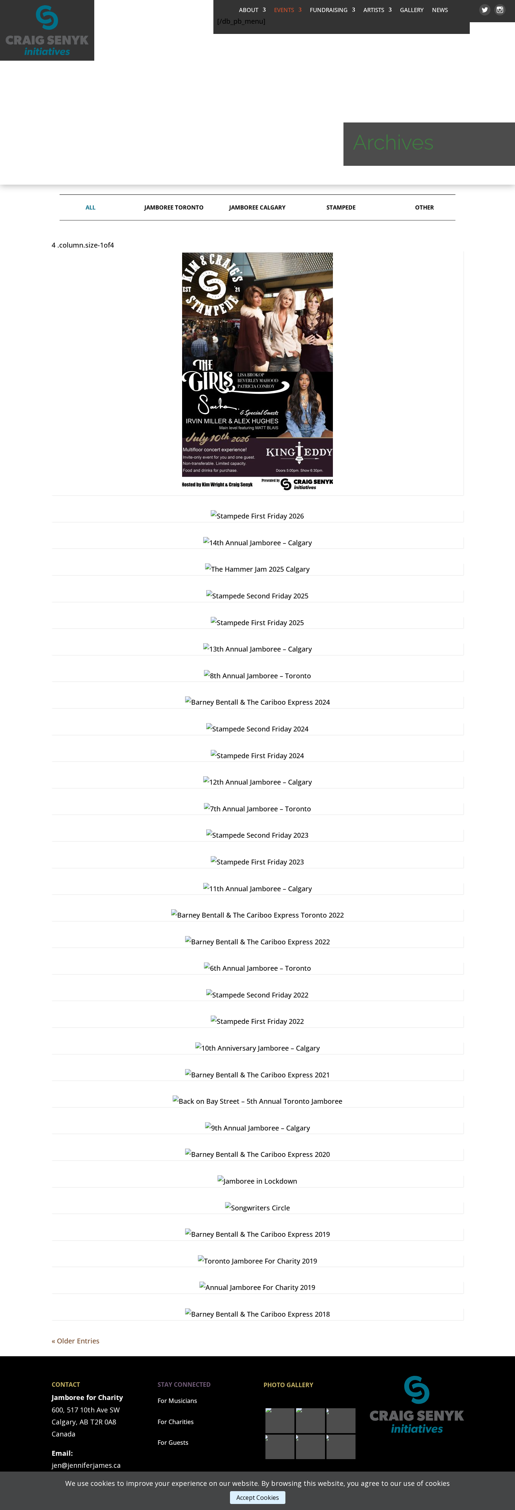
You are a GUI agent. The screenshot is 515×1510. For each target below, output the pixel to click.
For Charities (176, 1422)
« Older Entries (76, 1340)
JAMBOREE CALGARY (257, 207)
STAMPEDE (341, 207)
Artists (373, 10)
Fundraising (329, 10)
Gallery (412, 10)
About (248, 10)
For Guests (173, 1442)
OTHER (424, 207)
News (440, 10)
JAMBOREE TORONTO (174, 207)
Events (284, 10)
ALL (90, 207)
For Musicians (177, 1401)
